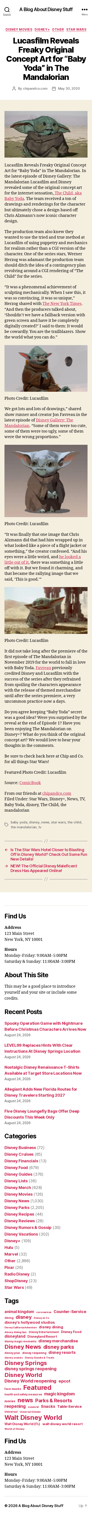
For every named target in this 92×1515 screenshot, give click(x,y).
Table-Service (69, 1406)
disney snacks (13, 1357)
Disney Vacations (21, 1234)
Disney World (23, 1374)
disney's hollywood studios (29, 1322)
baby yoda (19, 822)
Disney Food (16, 1167)
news (45, 822)
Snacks (48, 1406)
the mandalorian (24, 827)
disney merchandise (58, 1341)
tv (40, 827)
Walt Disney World (33, 1417)
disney (34, 822)
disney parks (58, 1347)
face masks (12, 1388)
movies (9, 1401)
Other (58, 29)
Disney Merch (17, 1187)
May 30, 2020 (69, 88)
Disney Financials (21, 1161)
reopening (15, 1406)
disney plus (12, 1353)
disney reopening (34, 1353)
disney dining (51, 1327)
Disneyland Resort (42, 1336)
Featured (37, 1387)
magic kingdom (59, 1393)
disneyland (14, 1336)
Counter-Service (70, 1311)
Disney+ (42, 29)
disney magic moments (20, 1341)
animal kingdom (19, 1311)
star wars (58, 822)
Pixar (9, 1267)
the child (74, 822)
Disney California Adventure (20, 1327)
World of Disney (14, 1428)
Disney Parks (16, 1207)
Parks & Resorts (53, 1400)
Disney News (16, 1201)
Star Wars (76, 29)
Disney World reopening (30, 1381)
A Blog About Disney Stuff (46, 9)
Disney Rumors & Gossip (28, 1227)
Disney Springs (25, 1362)
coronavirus (43, 1312)
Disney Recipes (19, 1214)
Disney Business (20, 1147)
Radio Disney (17, 1274)
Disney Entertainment (44, 1332)
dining (8, 1317)
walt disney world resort (62, 1424)
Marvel (11, 1254)
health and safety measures (23, 1394)
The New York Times (62, 303)
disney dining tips (15, 1332)
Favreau (43, 667)
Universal (11, 1411)
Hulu (8, 1247)
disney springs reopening (30, 1368)
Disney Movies (19, 29)
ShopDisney (16, 1280)
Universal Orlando (30, 1411)
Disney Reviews (19, 1220)
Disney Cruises (18, 1154)
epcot (64, 1381)
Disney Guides (18, 1174)
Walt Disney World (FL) (22, 1424)
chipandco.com (35, 88)
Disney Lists (16, 1181)
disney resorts (61, 1352)
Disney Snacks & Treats (39, 1357)
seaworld (33, 1407)
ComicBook (30, 782)
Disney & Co (41, 1317)
